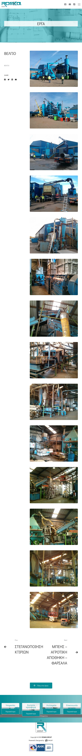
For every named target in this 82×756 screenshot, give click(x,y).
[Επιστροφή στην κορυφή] (41, 726)
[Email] (16, 79)
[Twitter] (8, 79)
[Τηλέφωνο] (74, 4)
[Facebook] (65, 4)
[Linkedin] (12, 79)
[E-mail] (70, 4)
